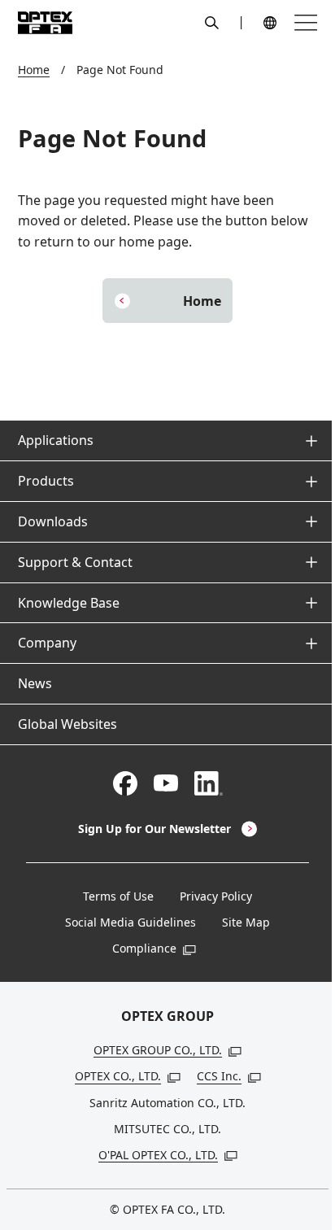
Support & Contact (75, 562)
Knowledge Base (69, 603)
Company (47, 643)
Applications (56, 440)
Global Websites (67, 724)
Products (46, 481)
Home (34, 69)
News (35, 683)
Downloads (53, 521)
